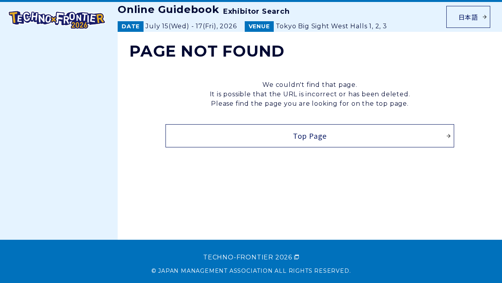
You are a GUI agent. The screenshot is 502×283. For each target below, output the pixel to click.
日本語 (468, 17)
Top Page (310, 135)
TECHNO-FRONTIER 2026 (247, 257)
